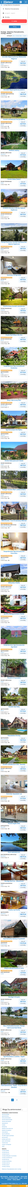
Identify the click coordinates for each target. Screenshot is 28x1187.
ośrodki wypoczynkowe (8, 1135)
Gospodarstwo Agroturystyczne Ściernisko (14, 552)
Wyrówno (3, 154)
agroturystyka (5, 1114)
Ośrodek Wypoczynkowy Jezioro (14, 90)
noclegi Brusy (5, 1159)
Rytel (2, 885)
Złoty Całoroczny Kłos (14, 400)
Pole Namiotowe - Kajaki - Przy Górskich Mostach (14, 1086)
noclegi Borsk (5, 1152)
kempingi (4, 1126)
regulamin (24, 1176)
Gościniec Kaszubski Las (14, 794)
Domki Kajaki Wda (14, 823)
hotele (3, 1125)
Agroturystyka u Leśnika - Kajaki (14, 1056)
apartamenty (5, 1116)
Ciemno (3, 619)
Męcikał (3, 435)
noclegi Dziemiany (7, 1161)
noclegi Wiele (5, 1150)
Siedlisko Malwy (14, 150)
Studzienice (4, 95)
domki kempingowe (7, 1119)
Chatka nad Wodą (14, 910)
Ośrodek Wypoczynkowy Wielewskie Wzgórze (14, 58)
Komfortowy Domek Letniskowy (14, 306)
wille (3, 1146)
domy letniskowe (6, 1118)
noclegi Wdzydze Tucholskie (9, 1156)
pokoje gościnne (6, 1139)
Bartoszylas (4, 799)
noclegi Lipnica (6, 1163)
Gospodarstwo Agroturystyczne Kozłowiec (14, 367)
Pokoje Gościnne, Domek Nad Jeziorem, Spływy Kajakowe (14, 243)
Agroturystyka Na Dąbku (14, 430)
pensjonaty (5, 1137)
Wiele (2, 64)
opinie (25, 35)
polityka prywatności (11, 1178)
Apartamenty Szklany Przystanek (14, 939)
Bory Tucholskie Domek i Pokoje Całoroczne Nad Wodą (14, 1027)
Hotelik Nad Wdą (14, 707)
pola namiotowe (6, 1141)
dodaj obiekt (16, 1179)
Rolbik (2, 1060)
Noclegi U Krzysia (14, 997)
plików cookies (16, 1186)
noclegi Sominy (6, 1166)
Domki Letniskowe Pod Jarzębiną (14, 119)
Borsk (2, 125)
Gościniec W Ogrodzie (14, 275)
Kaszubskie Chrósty (14, 735)
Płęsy (2, 373)
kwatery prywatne (6, 1130)
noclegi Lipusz (5, 1164)
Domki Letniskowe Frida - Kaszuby (14, 764)
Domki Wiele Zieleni (14, 179)
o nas (21, 1178)
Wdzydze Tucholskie (6, 526)
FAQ (2, 1178)
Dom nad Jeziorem (14, 852)
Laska (2, 973)
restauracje (5, 1142)
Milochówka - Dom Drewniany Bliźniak (14, 521)
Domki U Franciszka (14, 678)
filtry (15, 26)
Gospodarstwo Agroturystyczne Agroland (14, 646)
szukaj (15, 21)
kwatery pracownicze (7, 1128)
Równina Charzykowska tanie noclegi (11, 1169)
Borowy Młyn (4, 405)
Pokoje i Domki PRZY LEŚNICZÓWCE (14, 490)
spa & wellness (6, 1134)
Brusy (2, 280)
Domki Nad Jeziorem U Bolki (14, 461)
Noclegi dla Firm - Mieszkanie (14, 881)
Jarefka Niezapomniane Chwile (14, 614)
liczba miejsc (19, 35)
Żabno (2, 652)
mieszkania (5, 1132)
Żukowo (3, 559)
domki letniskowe (6, 1121)
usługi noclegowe (6, 1144)
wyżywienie (5, 1123)
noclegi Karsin (5, 1154)
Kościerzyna (4, 944)
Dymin (2, 1001)
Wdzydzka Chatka (14, 583)
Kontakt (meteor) (14, 1176)
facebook (5, 1176)
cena (14, 35)
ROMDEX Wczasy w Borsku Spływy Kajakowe (14, 209)
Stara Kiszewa (4, 739)
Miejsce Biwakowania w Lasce (14, 968)
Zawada (3, 310)
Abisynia (3, 827)
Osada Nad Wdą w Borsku (14, 335)
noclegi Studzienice (7, 1157)
